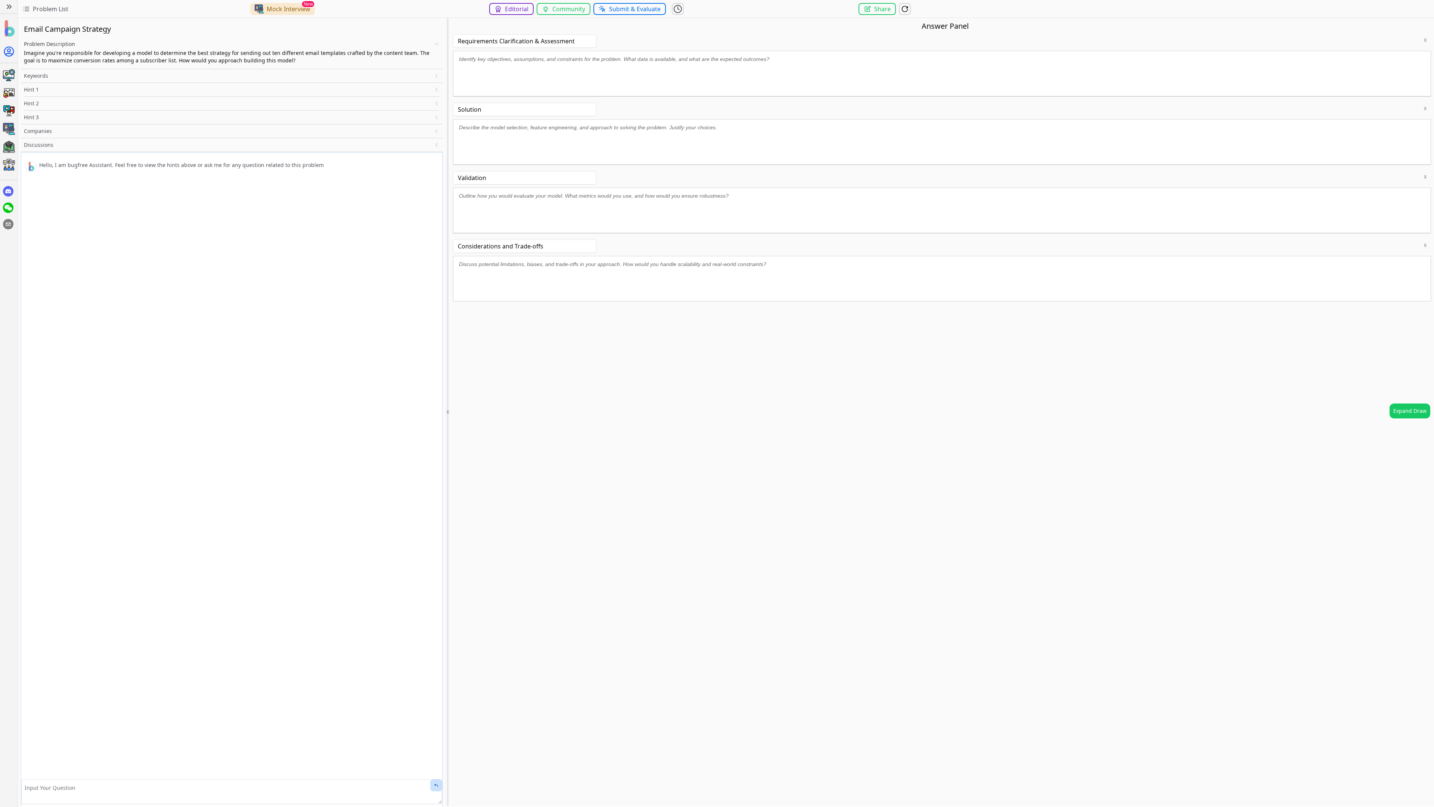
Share (882, 9)
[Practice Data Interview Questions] (9, 93)
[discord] (8, 191)
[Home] (9, 28)
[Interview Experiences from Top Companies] (9, 165)
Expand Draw (1410, 410)
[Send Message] (436, 785)
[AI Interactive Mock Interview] (9, 129)
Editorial (516, 9)
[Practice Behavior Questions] (9, 111)
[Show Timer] (678, 9)
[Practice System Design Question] (9, 75)
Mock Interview (288, 9)
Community (568, 9)
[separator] (447, 412)
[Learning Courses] (9, 147)
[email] (8, 224)
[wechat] (8, 207)
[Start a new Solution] (905, 9)
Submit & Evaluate (635, 9)
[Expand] (9, 6)
